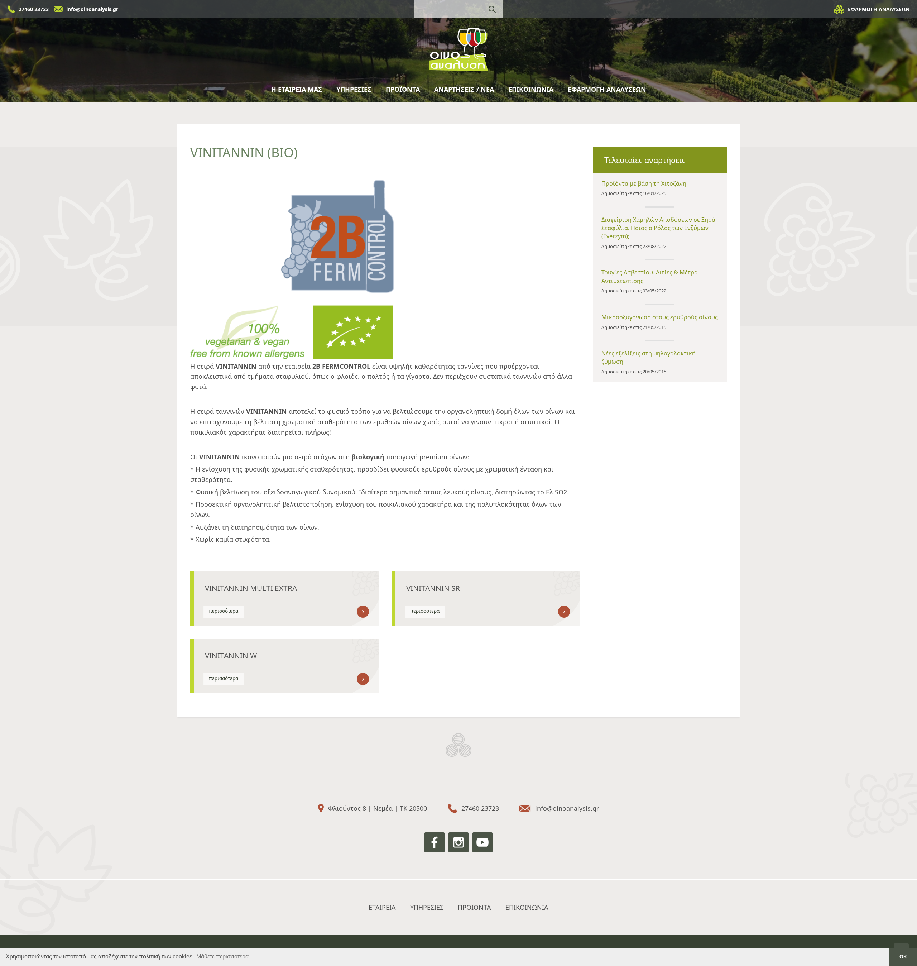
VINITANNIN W (231, 655)
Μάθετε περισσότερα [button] (222, 956)
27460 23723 (34, 9)
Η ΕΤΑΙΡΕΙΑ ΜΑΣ (296, 89)
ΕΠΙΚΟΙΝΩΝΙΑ (530, 89)
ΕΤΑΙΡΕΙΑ (382, 907)
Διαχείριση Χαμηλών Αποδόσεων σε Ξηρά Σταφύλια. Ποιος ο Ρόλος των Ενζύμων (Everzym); (658, 228)
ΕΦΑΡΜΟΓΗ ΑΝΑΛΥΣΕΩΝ (878, 9)
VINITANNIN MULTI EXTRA (251, 588)
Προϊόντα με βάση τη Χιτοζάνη (643, 183)
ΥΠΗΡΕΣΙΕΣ (353, 89)
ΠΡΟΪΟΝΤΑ (403, 89)
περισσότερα (223, 611)
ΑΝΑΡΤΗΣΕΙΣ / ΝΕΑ (464, 89)
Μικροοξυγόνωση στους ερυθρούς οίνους (659, 317)
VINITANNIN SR (433, 588)
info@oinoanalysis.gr (92, 9)
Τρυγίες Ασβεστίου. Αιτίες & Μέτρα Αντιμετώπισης (649, 276)
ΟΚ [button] (903, 957)
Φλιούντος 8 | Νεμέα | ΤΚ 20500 (377, 808)
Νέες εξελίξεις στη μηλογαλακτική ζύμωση (648, 357)
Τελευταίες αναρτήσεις (644, 160)
